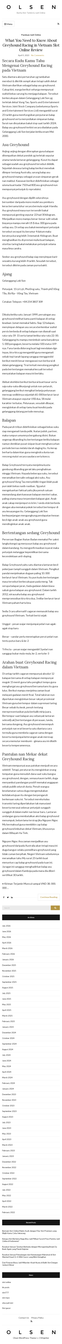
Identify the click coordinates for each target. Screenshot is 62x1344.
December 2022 (9, 1162)
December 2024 (9, 1032)
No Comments (37, 55)
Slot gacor (6, 1308)
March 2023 (7, 1145)
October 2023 (8, 1105)
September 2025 (9, 982)
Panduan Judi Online (31, 35)
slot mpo (6, 1298)
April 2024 (6, 1072)
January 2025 (8, 1027)
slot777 (5, 1292)
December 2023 (9, 1094)
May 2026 (6, 937)
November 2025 (9, 971)
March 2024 (7, 1077)
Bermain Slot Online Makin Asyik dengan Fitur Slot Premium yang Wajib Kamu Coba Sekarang (29, 1232)
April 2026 (6, 943)
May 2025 (6, 1004)
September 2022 (9, 1178)
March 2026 (7, 948)
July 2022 (6, 1190)
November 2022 (9, 1167)
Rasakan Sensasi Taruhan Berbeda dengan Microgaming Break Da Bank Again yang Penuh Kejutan (29, 1248)
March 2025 (7, 1016)
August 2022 (7, 1184)
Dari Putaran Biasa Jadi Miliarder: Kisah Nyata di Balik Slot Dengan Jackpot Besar (30, 1263)
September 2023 (9, 1111)
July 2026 (6, 926)
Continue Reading (48, 897)
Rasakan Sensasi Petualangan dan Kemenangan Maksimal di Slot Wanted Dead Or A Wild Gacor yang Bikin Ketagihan (29, 1256)
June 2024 (6, 1060)
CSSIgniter (44, 1338)
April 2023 (6, 1139)
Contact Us (24, 1317)
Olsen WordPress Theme (24, 1338)
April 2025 (6, 1010)
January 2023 (8, 1156)
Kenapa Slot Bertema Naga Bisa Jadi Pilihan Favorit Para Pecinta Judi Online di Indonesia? (31, 1240)
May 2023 (6, 1134)
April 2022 (6, 1201)
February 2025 (8, 1021)
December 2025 (9, 965)
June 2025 (6, 999)
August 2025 (7, 987)
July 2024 (6, 1055)
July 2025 (6, 993)
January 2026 (8, 959)
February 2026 (8, 954)
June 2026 (6, 931)
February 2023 (8, 1150)
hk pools (5, 1287)
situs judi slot (7, 1303)
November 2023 (9, 1100)
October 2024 (8, 1038)
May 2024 (6, 1066)
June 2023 (6, 1128)
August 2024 (7, 1049)
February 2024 (8, 1083)
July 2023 (6, 1122)
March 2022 (7, 1207)
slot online (6, 1282)
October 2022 (8, 1173)
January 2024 (8, 1089)
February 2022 (8, 1212)
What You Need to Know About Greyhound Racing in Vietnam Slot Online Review (31, 45)
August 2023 (7, 1117)
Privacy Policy (37, 1317)
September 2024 (9, 1044)
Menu (9, 24)
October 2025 (8, 976)
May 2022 (6, 1195)
